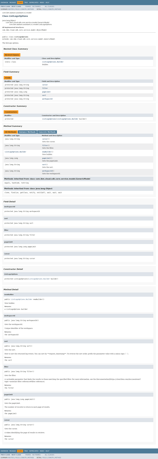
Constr (23, 9)
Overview (4, 2)
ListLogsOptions (49, 119)
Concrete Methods (47, 132)
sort (44, 95)
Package (12, 2)
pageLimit (46, 92)
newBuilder (46, 152)
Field (17, 9)
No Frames (36, 6)
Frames (28, 6)
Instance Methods (27, 132)
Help (47, 2)
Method (31, 9)
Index (42, 2)
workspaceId (47, 99)
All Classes (49, 6)
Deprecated (33, 2)
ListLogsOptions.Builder (53, 62)
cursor (45, 85)
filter (45, 88)
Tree (26, 2)
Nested (11, 9)
